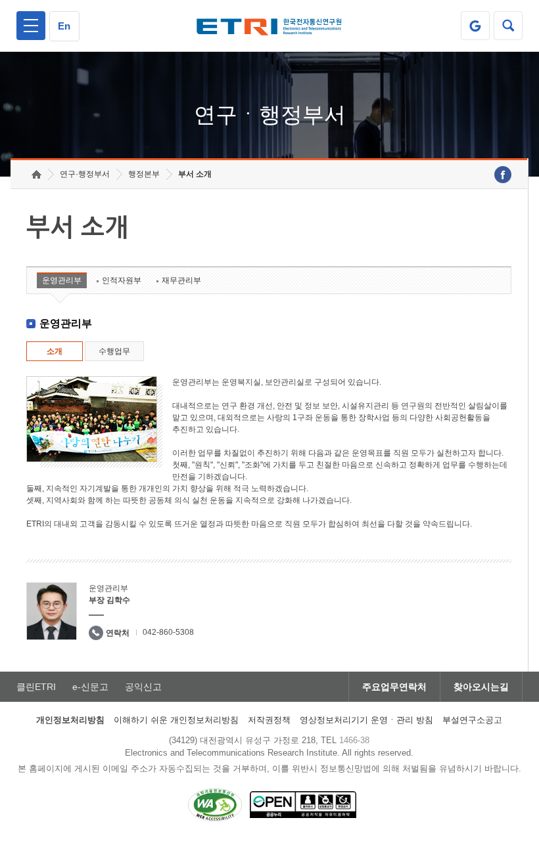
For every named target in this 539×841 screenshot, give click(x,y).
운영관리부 (62, 280)
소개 (54, 351)
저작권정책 (269, 720)
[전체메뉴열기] (30, 25)
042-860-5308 (168, 632)
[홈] (36, 174)
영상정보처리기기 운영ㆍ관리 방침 (366, 720)
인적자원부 (121, 280)
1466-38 (354, 740)
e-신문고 (90, 686)
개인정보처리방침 (70, 720)
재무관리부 (181, 280)
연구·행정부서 (85, 174)
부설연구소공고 (472, 720)
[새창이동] (475, 25)
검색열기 (508, 25)
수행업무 (114, 351)
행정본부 (144, 174)
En (64, 26)
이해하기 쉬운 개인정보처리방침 (176, 720)
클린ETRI (36, 686)
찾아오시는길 (481, 686)
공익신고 (143, 686)
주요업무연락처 (394, 686)
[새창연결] (502, 174)
